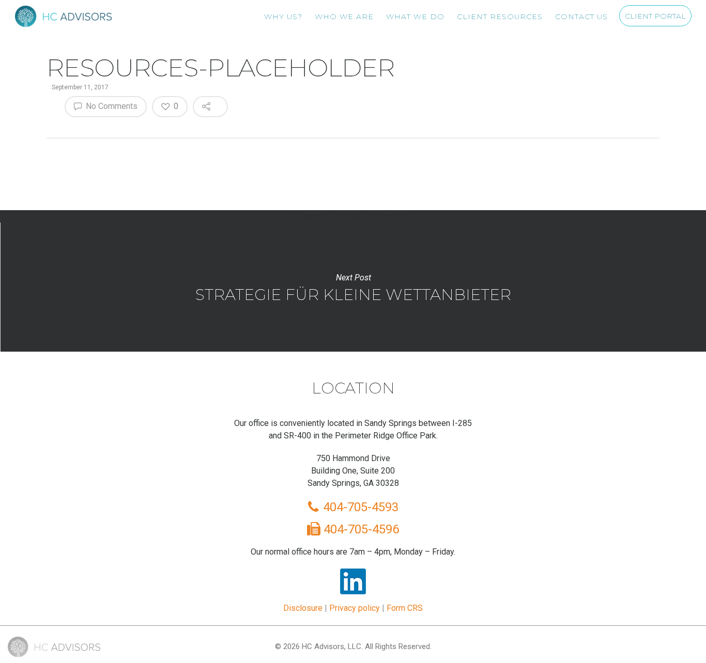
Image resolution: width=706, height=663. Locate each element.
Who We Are (344, 16)
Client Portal (655, 16)
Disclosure (303, 608)
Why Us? (283, 16)
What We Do (415, 16)
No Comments (110, 106)
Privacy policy (354, 608)
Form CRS (405, 608)
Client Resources (500, 16)
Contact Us (581, 16)
